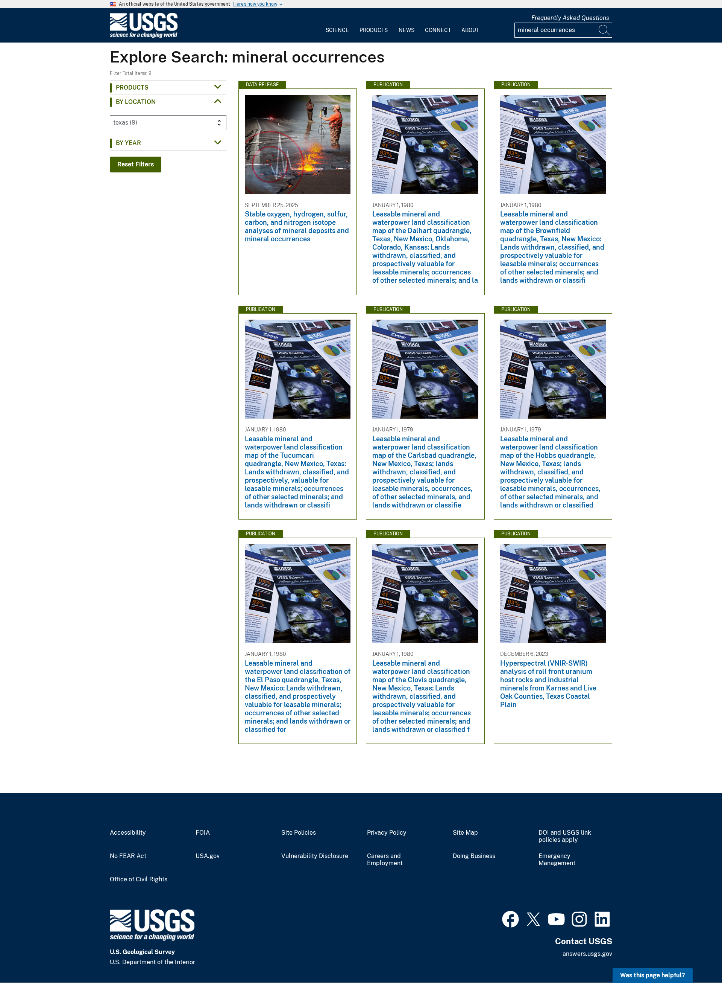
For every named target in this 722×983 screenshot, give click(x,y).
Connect (438, 30)
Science (337, 30)
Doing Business (474, 856)
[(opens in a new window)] (510, 918)
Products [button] (132, 87)
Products (373, 30)
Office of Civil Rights (138, 879)
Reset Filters (135, 164)
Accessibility (128, 832)
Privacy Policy (387, 832)
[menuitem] (337, 25)
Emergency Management (556, 860)
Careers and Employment (385, 860)
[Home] (143, 36)
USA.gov (208, 856)
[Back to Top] (695, 955)
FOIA (203, 832)
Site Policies (298, 832)
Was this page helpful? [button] (652, 975)
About (470, 30)
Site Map (465, 832)
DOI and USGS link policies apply (564, 836)
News (406, 30)
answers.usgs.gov (587, 953)
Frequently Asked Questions (570, 17)
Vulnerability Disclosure (314, 856)
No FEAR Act (128, 856)
